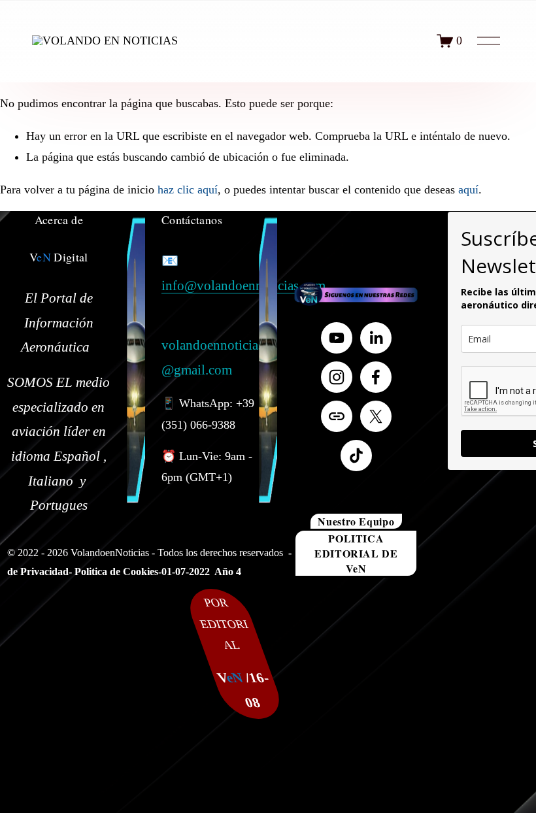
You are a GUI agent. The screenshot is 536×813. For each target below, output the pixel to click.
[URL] (336, 416)
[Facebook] (376, 377)
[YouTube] (336, 338)
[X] (376, 416)
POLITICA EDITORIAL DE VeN (356, 553)
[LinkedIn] (376, 338)
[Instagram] (336, 377)
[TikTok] (356, 455)
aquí (468, 189)
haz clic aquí (188, 189)
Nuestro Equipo (356, 521)
